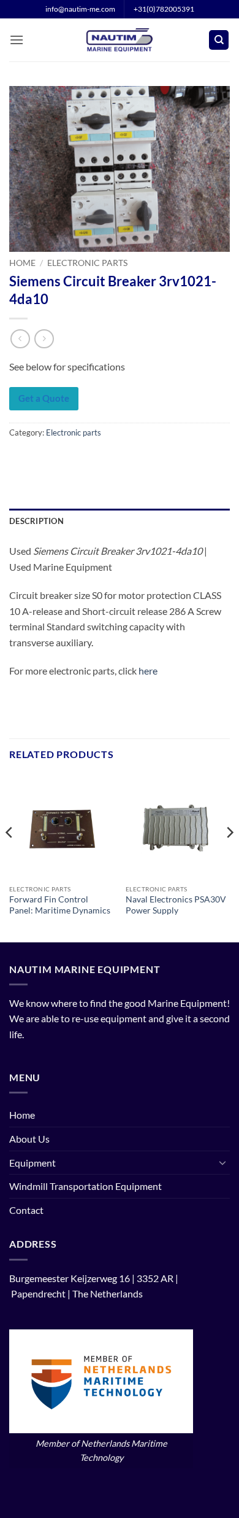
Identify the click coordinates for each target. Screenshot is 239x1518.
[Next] (229, 857)
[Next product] (19, 338)
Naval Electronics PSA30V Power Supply (176, 904)
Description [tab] (36, 521)
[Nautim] (119, 40)
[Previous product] (43, 338)
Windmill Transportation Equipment (85, 1186)
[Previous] (9, 857)
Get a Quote (43, 398)
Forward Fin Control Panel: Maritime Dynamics (59, 904)
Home (22, 263)
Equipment (32, 1162)
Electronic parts (87, 263)
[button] (16, 40)
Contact (26, 1210)
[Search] (219, 40)
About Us (29, 1138)
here (147, 670)
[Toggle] (222, 1162)
